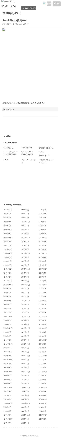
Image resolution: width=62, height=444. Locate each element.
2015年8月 (25, 304)
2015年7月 (43, 304)
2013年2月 (7, 340)
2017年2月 (25, 281)
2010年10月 (43, 371)
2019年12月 (8, 237)
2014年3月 (7, 324)
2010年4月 (43, 379)
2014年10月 (43, 316)
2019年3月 (7, 249)
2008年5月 (43, 407)
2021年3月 (7, 217)
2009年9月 (7, 391)
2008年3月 (25, 411)
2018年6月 (7, 261)
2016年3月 (7, 296)
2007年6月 (25, 423)
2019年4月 (43, 245)
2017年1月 (43, 281)
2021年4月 (43, 213)
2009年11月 (25, 387)
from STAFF (23, 24)
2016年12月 (8, 285)
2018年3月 (7, 265)
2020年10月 (43, 221)
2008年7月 (25, 407)
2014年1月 (43, 324)
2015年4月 (43, 308)
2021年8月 (25, 210)
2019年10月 (43, 237)
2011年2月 (25, 367)
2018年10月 (43, 253)
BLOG (13, 6)
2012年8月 (43, 344)
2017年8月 (25, 273)
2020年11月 (25, 221)
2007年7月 (7, 423)
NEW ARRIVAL (44, 156)
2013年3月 (43, 336)
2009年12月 (8, 387)
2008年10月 (25, 403)
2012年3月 (25, 352)
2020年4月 (43, 229)
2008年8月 (7, 407)
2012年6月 (25, 348)
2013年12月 (8, 328)
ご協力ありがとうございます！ (46, 160)
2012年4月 (7, 352)
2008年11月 (8, 403)
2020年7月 (43, 225)
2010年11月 (25, 371)
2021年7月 (43, 210)
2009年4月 (43, 395)
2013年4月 (25, 336)
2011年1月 (43, 367)
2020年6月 (7, 229)
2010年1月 (43, 383)
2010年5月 (25, 379)
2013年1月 (25, 340)
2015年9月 (7, 304)
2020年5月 (25, 229)
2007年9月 (25, 419)
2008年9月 (43, 403)
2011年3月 (7, 367)
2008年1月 (7, 415)
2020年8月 (25, 225)
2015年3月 (7, 312)
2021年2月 (25, 217)
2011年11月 (43, 355)
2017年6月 (7, 277)
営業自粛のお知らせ (46, 148)
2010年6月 (7, 379)
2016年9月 (7, 288)
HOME (4, 6)
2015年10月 (43, 300)
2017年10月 (43, 269)
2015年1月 (43, 312)
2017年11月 (25, 269)
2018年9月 (7, 257)
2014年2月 (25, 324)
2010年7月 (43, 375)
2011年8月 (43, 359)
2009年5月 (25, 395)
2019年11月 (25, 237)
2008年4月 (7, 411)
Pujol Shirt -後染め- (14, 20)
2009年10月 (43, 387)
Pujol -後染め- (9, 148)
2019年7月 (43, 241)
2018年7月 (43, 257)
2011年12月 (25, 355)
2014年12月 (8, 316)
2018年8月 (25, 257)
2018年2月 (25, 265)
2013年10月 (43, 328)
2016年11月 (25, 285)
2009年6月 (7, 395)
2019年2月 (25, 249)
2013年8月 (25, 332)
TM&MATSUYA (26, 148)
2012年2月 (43, 352)
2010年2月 (25, 383)
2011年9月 (25, 359)
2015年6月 (7, 308)
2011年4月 (43, 363)
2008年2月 (43, 411)
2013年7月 (43, 332)
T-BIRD (41, 152)
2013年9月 (7, 332)
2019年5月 (25, 245)
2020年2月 (25, 233)
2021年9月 (7, 210)
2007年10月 (8, 419)
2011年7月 (7, 363)
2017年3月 (7, 281)
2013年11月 (25, 328)
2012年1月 (7, 355)
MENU (56, 3)
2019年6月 (7, 245)
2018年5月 (25, 261)
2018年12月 (8, 253)
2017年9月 (7, 273)
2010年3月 (7, 383)
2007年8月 (43, 419)
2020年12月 (8, 221)
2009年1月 (25, 399)
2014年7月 (25, 320)
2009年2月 (7, 399)
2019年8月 (25, 241)
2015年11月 (25, 300)
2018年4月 (43, 261)
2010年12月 (8, 371)
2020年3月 (7, 233)
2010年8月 (25, 375)
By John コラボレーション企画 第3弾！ (11, 153)
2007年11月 (43, 415)
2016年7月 (43, 288)
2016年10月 (43, 285)
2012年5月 (43, 348)
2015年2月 (25, 312)
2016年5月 (25, 292)
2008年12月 (43, 399)
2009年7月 (43, 391)
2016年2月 (25, 296)
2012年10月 (25, 344)
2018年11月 (25, 253)
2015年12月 (8, 300)
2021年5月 (25, 213)
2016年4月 (43, 292)
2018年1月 (43, 265)
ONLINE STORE (28, 8)
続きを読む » (8, 109)
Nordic (7, 159)
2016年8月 (25, 288)
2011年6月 (25, 363)
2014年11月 (25, 316)
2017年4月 (43, 277)
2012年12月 (43, 340)
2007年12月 (25, 415)
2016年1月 (43, 296)
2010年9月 (7, 375)
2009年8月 (25, 391)
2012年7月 (7, 348)
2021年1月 (43, 217)
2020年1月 (43, 233)
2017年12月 (8, 269)
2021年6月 (7, 213)
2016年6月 (7, 292)
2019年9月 (7, 241)
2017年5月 (25, 277)
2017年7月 (43, 273)
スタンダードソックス (28, 160)
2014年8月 (7, 320)
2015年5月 (25, 308)
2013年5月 (7, 336)
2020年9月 (7, 225)
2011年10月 (8, 359)
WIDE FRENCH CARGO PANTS (27, 153)
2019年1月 (43, 249)
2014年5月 (43, 320)
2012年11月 (8, 344)
